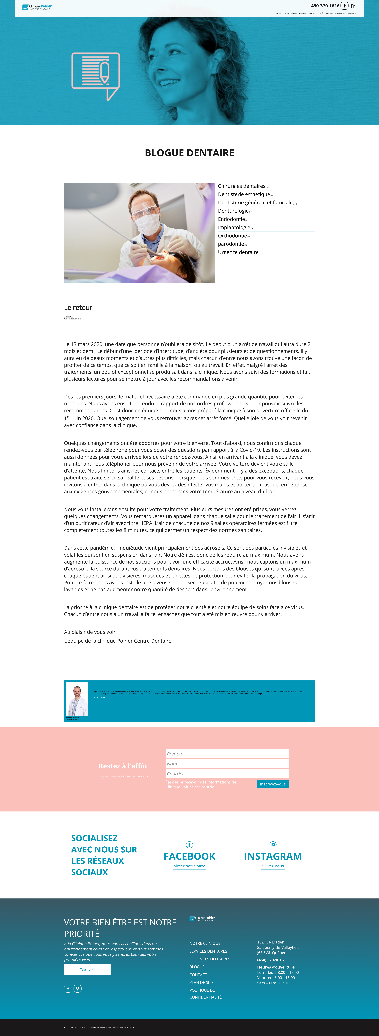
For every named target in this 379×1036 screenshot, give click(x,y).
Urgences (313, 13)
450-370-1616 (325, 6)
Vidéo (321, 13)
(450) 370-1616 (270, 959)
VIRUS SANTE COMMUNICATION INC (121, 1027)
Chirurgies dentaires (241, 185)
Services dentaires (299, 13)
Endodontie (231, 219)
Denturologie (233, 210)
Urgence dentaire (238, 252)
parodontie (231, 243)
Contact (352, 13)
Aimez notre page (189, 866)
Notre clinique (282, 13)
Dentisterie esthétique (244, 194)
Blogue (329, 13)
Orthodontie (232, 235)
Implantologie (234, 227)
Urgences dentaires (210, 959)
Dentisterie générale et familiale (255, 202)
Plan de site (201, 982)
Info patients (340, 13)
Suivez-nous (273, 866)
